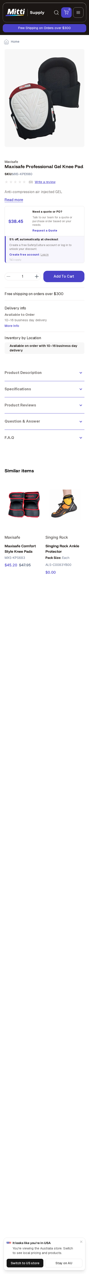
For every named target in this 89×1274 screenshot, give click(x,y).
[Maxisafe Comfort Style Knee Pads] (24, 504)
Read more (14, 199)
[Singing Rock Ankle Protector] (64, 504)
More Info (12, 326)
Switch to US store (25, 1263)
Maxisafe (11, 162)
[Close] (81, 1241)
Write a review (45, 182)
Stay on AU (63, 1263)
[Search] (56, 12)
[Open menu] (78, 12)
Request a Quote (44, 230)
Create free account (24, 254)
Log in (45, 254)
